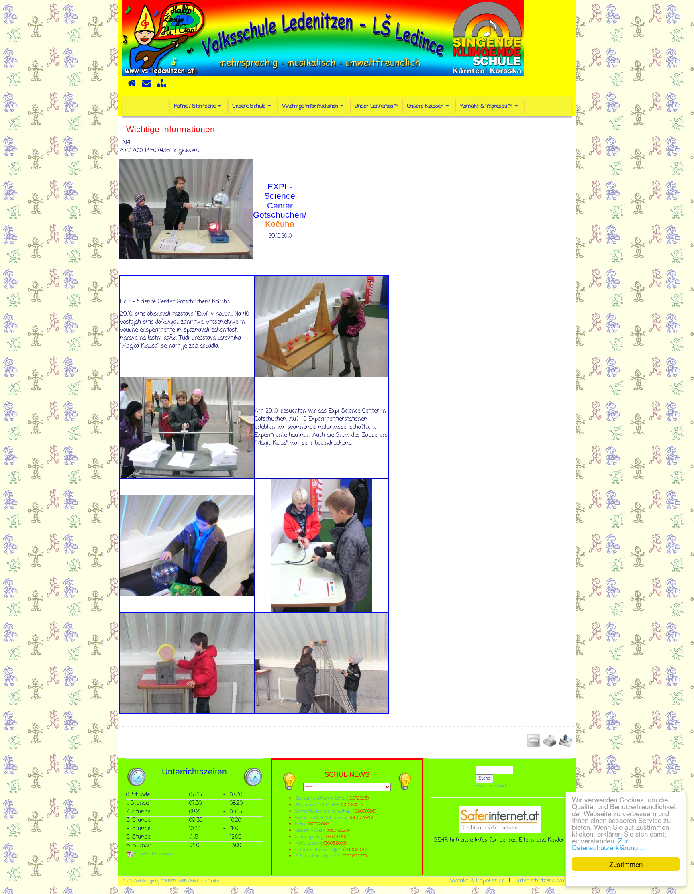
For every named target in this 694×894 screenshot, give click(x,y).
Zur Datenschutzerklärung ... (609, 843)
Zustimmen (626, 864)
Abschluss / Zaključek (317, 804)
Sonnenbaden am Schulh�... (323, 811)
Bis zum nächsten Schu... (320, 798)
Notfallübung (308, 843)
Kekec (301, 824)
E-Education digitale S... (318, 856)
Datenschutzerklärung (542, 881)
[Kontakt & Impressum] (146, 86)
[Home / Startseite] (132, 86)
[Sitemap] (161, 86)
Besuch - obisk (310, 830)
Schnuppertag (309, 836)
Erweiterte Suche (493, 786)
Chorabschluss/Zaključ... (318, 849)
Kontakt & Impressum (477, 881)
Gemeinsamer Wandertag (322, 817)
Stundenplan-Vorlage (152, 854)
